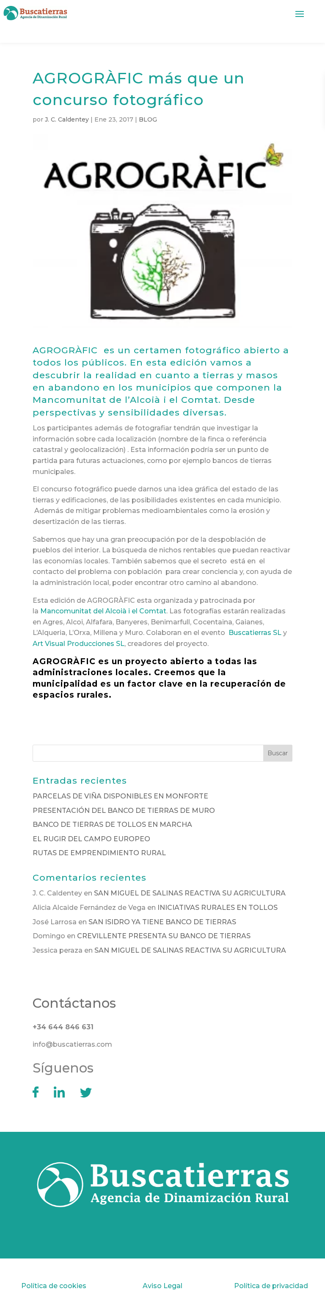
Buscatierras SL (255, 633)
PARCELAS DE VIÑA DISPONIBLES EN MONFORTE (120, 796)
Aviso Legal (162, 1286)
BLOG (148, 119)
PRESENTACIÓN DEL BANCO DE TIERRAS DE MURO (124, 811)
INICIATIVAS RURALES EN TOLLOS (217, 908)
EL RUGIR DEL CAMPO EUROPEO (91, 839)
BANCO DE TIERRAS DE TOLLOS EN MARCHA (112, 824)
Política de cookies (53, 1286)
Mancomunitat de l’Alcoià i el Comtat (125, 399)
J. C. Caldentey (67, 119)
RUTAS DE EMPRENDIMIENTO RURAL (99, 853)
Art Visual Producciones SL (78, 644)
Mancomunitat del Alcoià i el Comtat (103, 611)
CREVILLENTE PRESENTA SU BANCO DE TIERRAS (164, 936)
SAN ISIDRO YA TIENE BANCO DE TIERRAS (162, 922)
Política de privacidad (271, 1286)
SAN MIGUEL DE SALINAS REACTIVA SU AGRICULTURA (190, 893)
